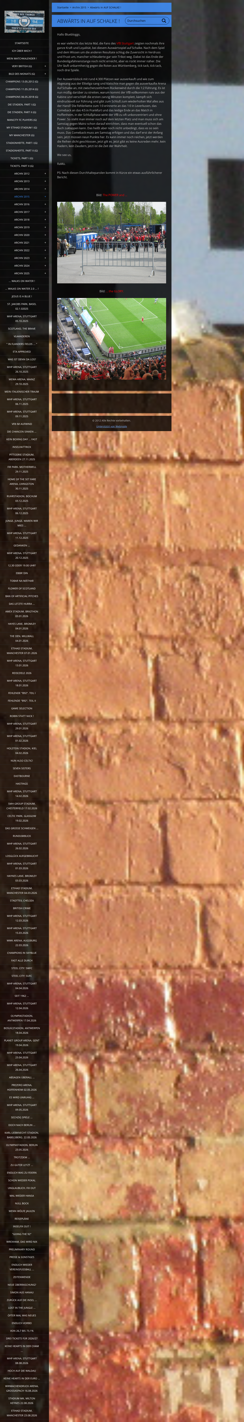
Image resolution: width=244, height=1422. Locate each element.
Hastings (22, 783)
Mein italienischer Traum (22, 391)
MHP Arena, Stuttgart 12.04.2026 (22, 1006)
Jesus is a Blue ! (22, 296)
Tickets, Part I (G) (22, 158)
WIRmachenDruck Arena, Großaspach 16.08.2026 (22, 1388)
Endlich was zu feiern (22, 1172)
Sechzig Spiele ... (22, 1117)
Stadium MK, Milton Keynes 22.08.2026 (21, 1401)
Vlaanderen (22, 336)
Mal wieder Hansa (22, 1195)
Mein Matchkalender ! (22, 58)
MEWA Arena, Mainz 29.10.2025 (22, 382)
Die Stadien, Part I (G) (22, 104)
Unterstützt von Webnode (111, 426)
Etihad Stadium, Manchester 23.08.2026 (22, 1413)
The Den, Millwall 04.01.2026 (22, 638)
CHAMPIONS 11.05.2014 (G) (22, 89)
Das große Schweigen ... (21, 828)
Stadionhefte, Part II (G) (22, 150)
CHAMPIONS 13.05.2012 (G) (22, 81)
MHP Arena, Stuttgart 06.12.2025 (22, 511)
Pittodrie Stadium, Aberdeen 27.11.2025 (22, 457)
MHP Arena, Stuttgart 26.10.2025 (22, 369)
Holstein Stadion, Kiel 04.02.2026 (22, 751)
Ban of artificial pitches (21, 596)
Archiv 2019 (21, 227)
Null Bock (22, 1203)
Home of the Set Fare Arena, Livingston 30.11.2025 (22, 484)
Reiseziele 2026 (21, 673)
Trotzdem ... (22, 1157)
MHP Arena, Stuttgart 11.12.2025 (22, 535)
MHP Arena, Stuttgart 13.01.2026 (22, 663)
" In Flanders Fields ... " (21, 344)
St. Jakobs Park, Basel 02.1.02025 (21, 306)
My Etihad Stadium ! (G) (22, 127)
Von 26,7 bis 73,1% (22, 1330)
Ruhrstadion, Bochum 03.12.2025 (22, 498)
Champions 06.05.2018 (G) (22, 96)
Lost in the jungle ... (22, 1307)
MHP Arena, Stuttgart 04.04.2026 (22, 986)
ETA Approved (22, 351)
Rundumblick (22, 836)
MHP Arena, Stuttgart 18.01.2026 (22, 683)
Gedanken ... (22, 545)
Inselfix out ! (22, 1226)
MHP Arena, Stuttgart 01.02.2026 (22, 738)
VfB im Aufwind (22, 424)
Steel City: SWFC (21, 968)
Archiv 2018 (21, 219)
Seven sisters (22, 768)
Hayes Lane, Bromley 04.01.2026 (22, 626)
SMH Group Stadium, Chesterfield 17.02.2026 (21, 806)
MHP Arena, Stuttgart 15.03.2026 (22, 930)
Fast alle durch (22, 960)
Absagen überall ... (22, 1077)
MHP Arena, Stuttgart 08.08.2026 (22, 1361)
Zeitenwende (22, 1277)
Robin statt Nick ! (22, 716)
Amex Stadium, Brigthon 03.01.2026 (21, 614)
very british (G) (22, 66)
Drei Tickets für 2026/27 (22, 1338)
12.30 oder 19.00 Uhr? (22, 565)
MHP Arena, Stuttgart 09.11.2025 (22, 414)
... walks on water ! (22, 281)
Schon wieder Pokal (22, 1180)
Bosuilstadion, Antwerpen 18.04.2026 (22, 1030)
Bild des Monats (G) (22, 73)
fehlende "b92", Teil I (22, 693)
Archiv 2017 (21, 212)
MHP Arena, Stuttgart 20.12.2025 (22, 555)
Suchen (164, 20)
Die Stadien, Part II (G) (22, 112)
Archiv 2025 (21, 273)
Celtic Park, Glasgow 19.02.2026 (22, 818)
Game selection (21, 708)
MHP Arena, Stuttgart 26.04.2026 (22, 1067)
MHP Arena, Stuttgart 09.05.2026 (22, 1107)
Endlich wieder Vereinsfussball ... (22, 1267)
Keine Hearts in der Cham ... (22, 1348)
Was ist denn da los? (22, 359)
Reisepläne (22, 1218)
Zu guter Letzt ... (22, 1165)
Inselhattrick (22, 447)
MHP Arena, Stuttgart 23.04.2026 (22, 1055)
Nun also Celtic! (22, 760)
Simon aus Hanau (22, 1292)
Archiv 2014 (21, 189)
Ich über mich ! (22, 50)
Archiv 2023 (21, 258)
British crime (22, 908)
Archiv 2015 (21, 196)
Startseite (22, 43)
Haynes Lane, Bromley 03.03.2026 (22, 878)
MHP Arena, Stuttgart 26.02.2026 (22, 846)
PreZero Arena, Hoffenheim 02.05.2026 (22, 1087)
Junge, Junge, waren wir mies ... (22, 523)
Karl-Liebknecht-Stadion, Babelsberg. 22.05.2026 (22, 1135)
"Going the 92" (21, 1234)
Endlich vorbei (22, 1323)
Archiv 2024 (21, 265)
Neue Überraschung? (22, 1284)
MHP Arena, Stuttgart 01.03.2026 (22, 866)
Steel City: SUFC (22, 976)
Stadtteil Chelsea (22, 900)
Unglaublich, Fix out (22, 1188)
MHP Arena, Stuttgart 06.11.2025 (22, 402)
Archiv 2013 (21, 181)
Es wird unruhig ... (21, 1097)
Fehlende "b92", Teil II (22, 700)
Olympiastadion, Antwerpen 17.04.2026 (22, 1018)
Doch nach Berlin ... (21, 1125)
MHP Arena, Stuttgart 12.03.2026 (22, 918)
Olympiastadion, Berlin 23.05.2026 (22, 1147)
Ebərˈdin (22, 573)
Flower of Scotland (22, 588)
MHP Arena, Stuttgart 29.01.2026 (22, 726)
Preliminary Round (22, 1249)
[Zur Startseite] (24, 17)
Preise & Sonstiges (21, 1257)
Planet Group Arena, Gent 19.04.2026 (21, 1043)
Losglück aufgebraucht (22, 856)
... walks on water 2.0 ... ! (22, 288)
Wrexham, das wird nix (21, 1241)
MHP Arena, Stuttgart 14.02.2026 (22, 794)
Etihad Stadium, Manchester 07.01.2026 (22, 651)
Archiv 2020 (21, 235)
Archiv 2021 (21, 242)
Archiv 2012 (21, 173)
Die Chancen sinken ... (21, 431)
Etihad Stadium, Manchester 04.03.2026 (22, 890)
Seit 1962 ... (22, 995)
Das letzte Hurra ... (22, 603)
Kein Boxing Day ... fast (21, 439)
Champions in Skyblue (22, 952)
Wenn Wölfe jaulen (22, 1211)
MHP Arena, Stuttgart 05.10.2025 (22, 319)
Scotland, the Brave (22, 328)
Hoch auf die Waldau (22, 1370)
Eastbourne (22, 776)
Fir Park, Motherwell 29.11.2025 (22, 469)
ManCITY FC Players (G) (22, 120)
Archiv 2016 (21, 204)
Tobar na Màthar (22, 580)
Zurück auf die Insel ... (22, 1300)
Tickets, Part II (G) (21, 166)
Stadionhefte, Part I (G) (21, 143)
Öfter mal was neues (22, 1315)
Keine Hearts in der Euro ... (22, 1378)
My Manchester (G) (21, 135)
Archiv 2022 (21, 250)
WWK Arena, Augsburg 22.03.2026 (22, 943)
